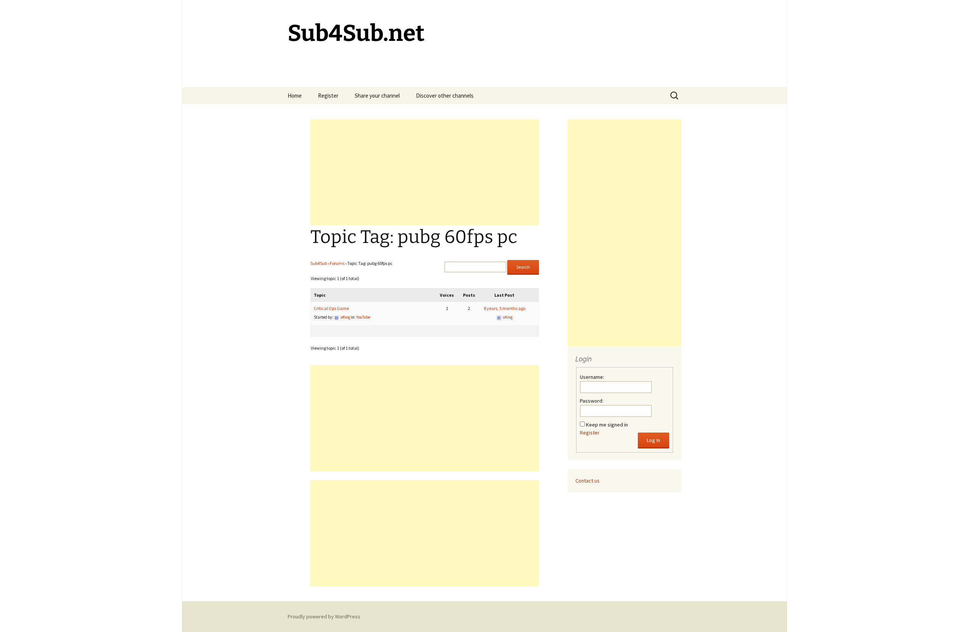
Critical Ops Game (331, 308)
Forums (337, 263)
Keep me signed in (607, 424)
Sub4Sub (318, 263)
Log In (653, 440)
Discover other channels (445, 95)
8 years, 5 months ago (504, 308)
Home (295, 95)
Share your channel (377, 95)
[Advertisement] (424, 172)
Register (328, 95)
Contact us (587, 480)
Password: (591, 400)
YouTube (363, 317)
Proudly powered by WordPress (324, 616)
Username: (592, 377)
